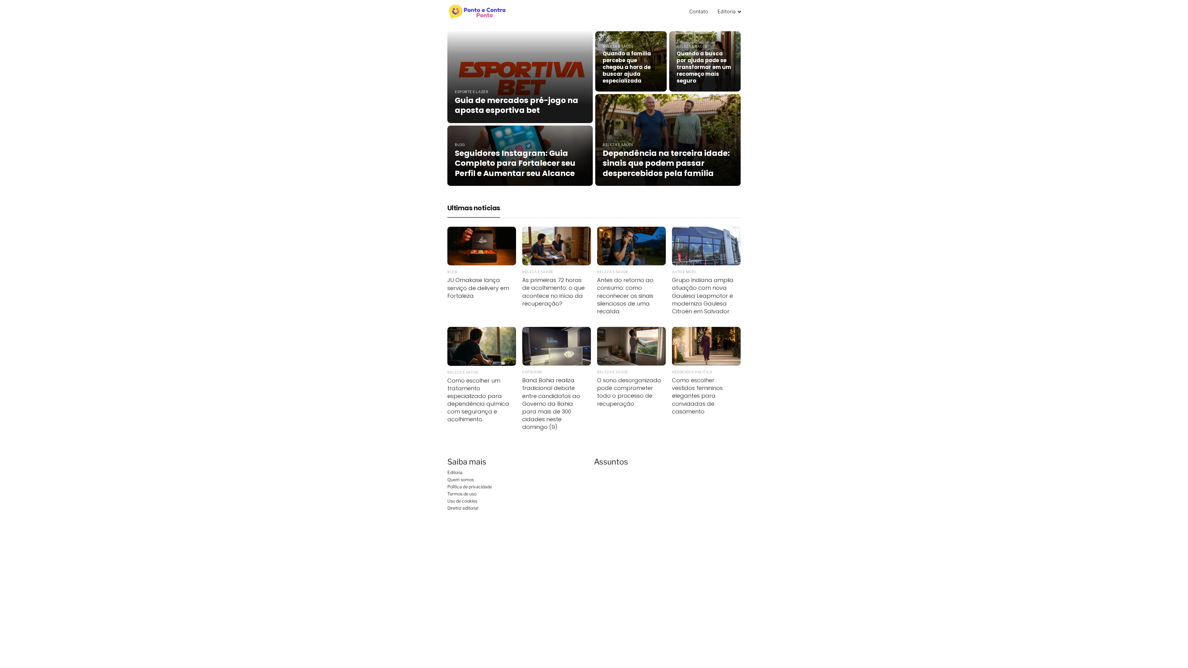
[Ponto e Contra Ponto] (477, 11)
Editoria (726, 12)
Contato (698, 12)
